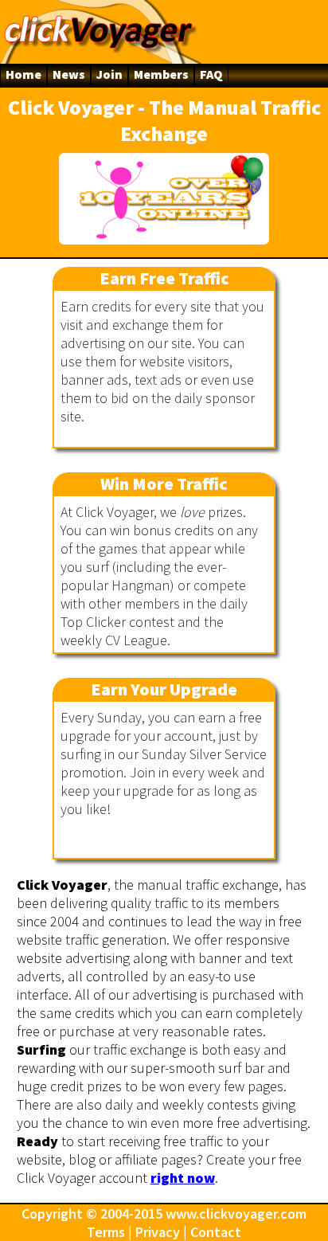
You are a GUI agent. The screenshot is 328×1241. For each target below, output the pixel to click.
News (69, 74)
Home (23, 74)
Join (109, 74)
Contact (215, 1232)
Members (161, 74)
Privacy (157, 1232)
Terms (106, 1232)
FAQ (211, 74)
